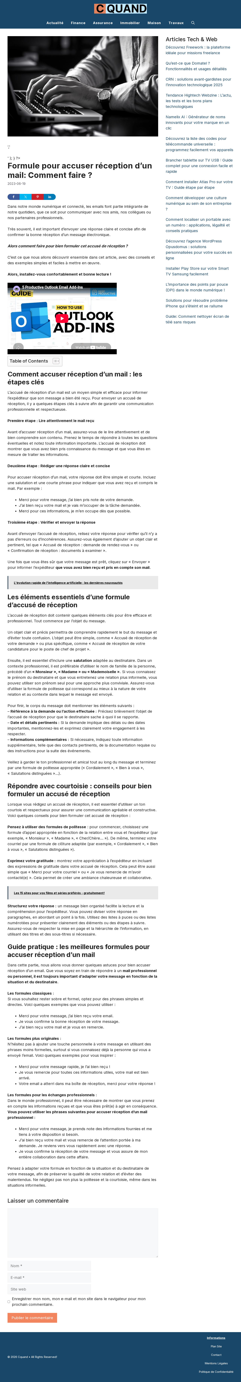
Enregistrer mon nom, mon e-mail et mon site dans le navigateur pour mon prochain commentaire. (79, 1302)
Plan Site (216, 1346)
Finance (78, 23)
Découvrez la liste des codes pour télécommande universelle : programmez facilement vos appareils (199, 144)
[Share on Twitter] (26, 197)
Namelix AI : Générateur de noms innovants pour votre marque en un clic (197, 122)
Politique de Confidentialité (216, 1372)
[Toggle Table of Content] (54, 361)
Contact (216, 1355)
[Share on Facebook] (14, 197)
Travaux (176, 23)
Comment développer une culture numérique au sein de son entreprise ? (198, 203)
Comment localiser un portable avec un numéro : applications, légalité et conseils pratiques (198, 225)
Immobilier (130, 23)
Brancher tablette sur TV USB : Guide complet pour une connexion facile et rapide (199, 166)
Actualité (55, 23)
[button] (193, 23)
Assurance (103, 23)
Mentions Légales (216, 1363)
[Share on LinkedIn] (50, 197)
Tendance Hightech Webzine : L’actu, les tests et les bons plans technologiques (199, 101)
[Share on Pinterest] (38, 197)
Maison (154, 23)
